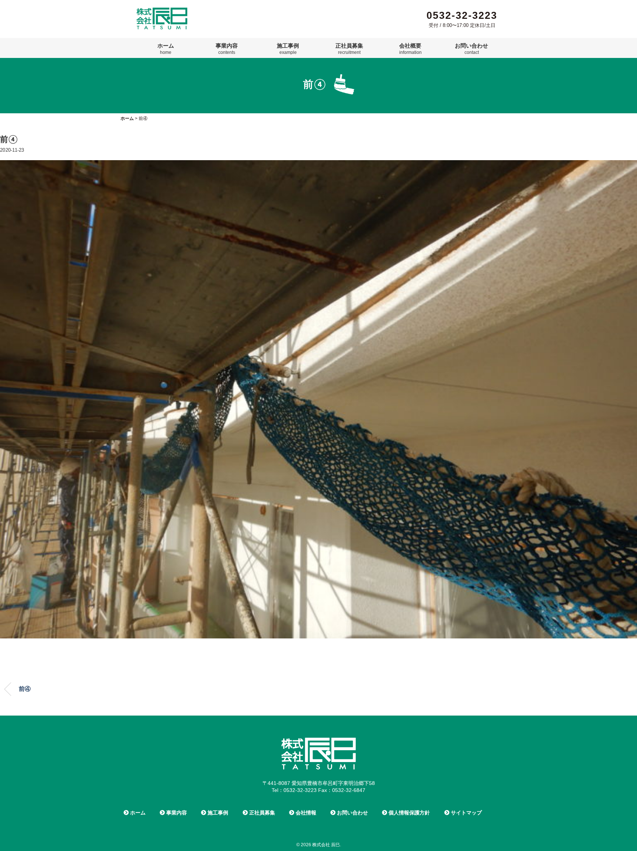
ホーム (165, 48)
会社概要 (410, 48)
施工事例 (288, 48)
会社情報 (305, 813)
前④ (25, 689)
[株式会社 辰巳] (161, 10)
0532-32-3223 (462, 15)
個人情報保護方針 (408, 813)
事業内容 (227, 48)
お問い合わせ (471, 48)
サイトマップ (465, 813)
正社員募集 (349, 48)
